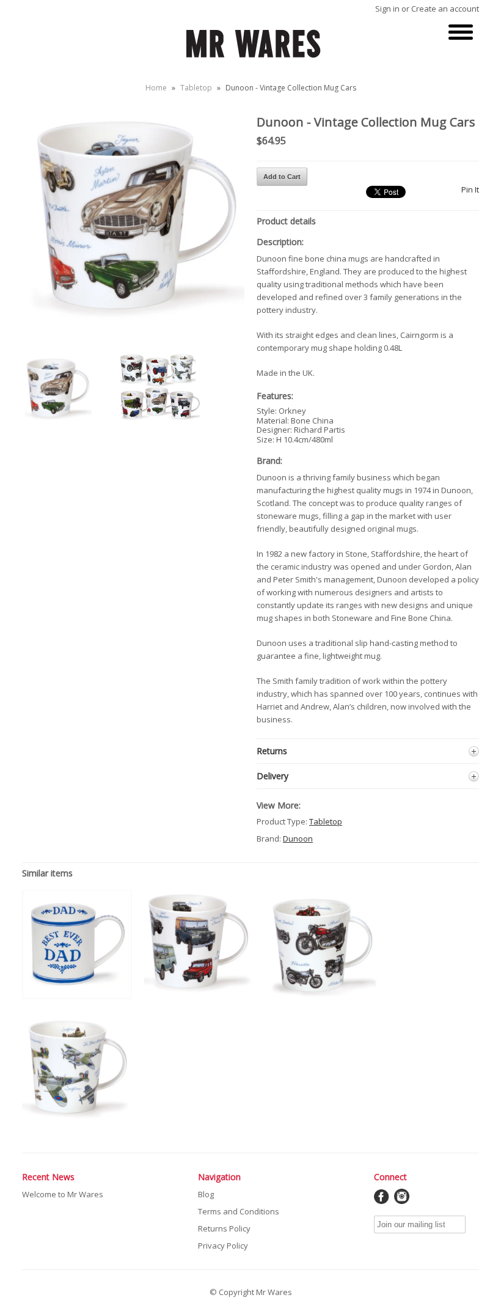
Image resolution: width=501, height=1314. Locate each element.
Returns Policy (224, 1228)
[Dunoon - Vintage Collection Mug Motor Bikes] (321, 996)
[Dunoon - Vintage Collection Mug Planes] (77, 1119)
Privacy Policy (223, 1245)
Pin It (470, 189)
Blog (206, 1194)
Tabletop (196, 88)
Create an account (445, 8)
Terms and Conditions (238, 1211)
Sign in (387, 8)
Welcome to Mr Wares (62, 1194)
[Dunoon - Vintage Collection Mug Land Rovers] (199, 998)
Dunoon (298, 838)
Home (156, 88)
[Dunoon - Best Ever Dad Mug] (77, 996)
